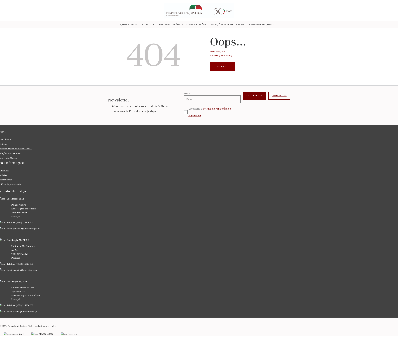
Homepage (221, 66)
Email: (187, 93)
